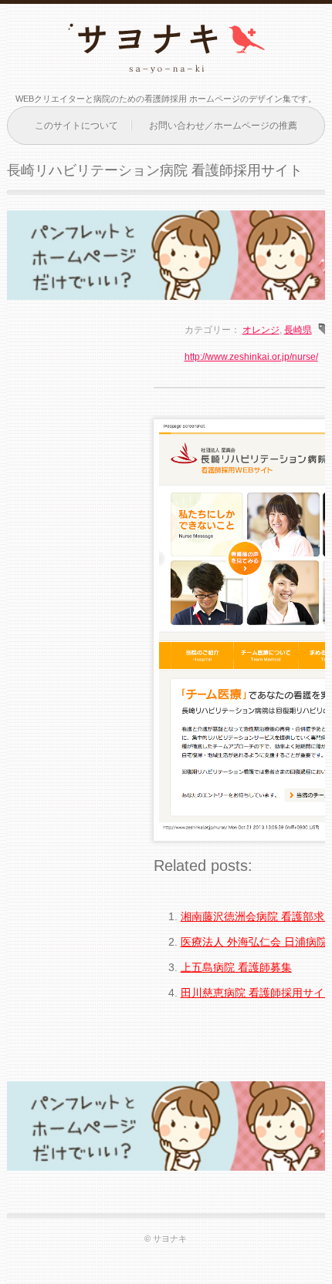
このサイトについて (76, 125)
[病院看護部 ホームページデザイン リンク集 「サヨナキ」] (166, 62)
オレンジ (260, 329)
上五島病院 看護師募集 (236, 967)
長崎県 (298, 329)
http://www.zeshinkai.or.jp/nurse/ (251, 356)
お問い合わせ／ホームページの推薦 (223, 125)
